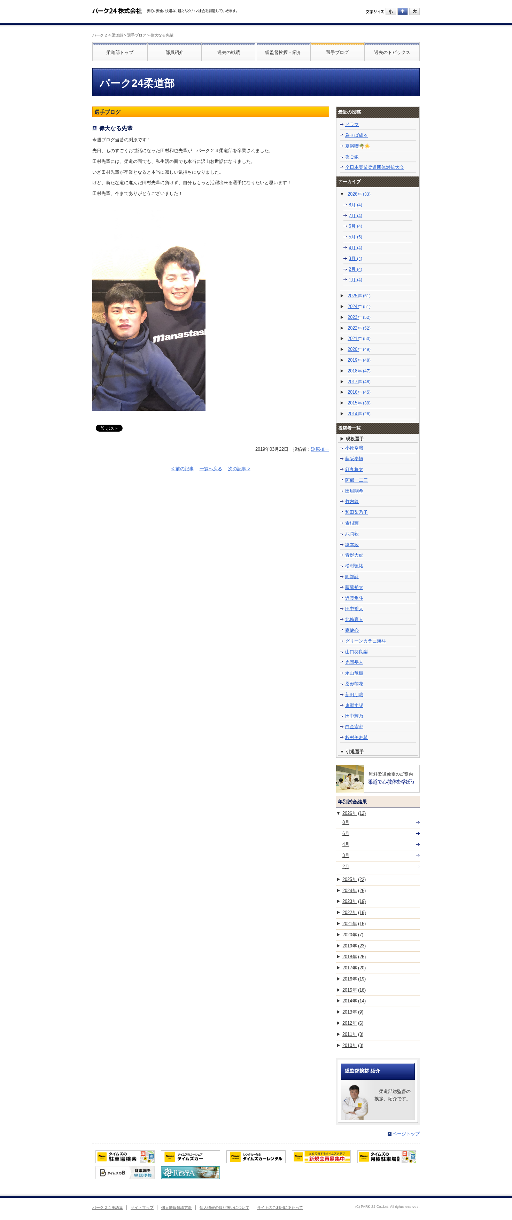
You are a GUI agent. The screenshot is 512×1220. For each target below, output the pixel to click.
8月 (355, 204)
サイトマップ (142, 1207)
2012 (352, 1023)
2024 (359, 306)
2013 (352, 1012)
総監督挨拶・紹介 (283, 52)
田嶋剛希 (354, 491)
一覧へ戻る (211, 468)
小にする (391, 11)
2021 (359, 338)
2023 (359, 317)
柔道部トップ (119, 52)
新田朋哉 (354, 694)
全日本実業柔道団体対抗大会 (374, 167)
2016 (359, 392)
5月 (355, 236)
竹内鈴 (352, 501)
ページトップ (406, 1133)
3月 (355, 258)
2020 (359, 349)
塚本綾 (352, 544)
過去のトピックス (392, 52)
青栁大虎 (354, 555)
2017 (359, 381)
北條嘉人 (354, 619)
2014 (359, 413)
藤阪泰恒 (354, 458)
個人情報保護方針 (176, 1207)
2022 (359, 328)
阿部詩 (352, 576)
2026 (359, 194)
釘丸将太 (354, 469)
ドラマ (352, 124)
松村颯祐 (354, 565)
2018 (359, 370)
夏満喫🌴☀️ (357, 146)
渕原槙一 (320, 449)
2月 (355, 269)
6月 (355, 226)
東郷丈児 (354, 705)
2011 (352, 1034)
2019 (359, 360)
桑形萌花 (354, 683)
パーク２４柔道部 (107, 35)
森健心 (352, 630)
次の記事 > (239, 468)
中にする (402, 11)
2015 (359, 403)
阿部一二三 (356, 480)
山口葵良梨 (356, 651)
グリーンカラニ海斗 (365, 641)
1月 (355, 279)
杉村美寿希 (356, 737)
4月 (355, 247)
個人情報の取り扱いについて (224, 1207)
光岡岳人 (354, 662)
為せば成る (356, 135)
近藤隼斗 (354, 598)
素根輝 (352, 523)
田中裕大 (354, 608)
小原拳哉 (354, 447)
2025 (359, 295)
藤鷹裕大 (354, 587)
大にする (414, 11)
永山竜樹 (354, 673)
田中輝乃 (354, 715)
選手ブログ (136, 35)
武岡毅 (352, 533)
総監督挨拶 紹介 (362, 1070)
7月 (355, 215)
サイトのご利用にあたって (280, 1207)
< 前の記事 (182, 468)
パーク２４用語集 (107, 1207)
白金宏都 (354, 726)
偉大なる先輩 (161, 35)
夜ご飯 (352, 156)
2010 (352, 1045)
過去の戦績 (228, 52)
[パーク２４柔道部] (117, 8)
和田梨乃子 (356, 512)
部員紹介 (174, 52)
